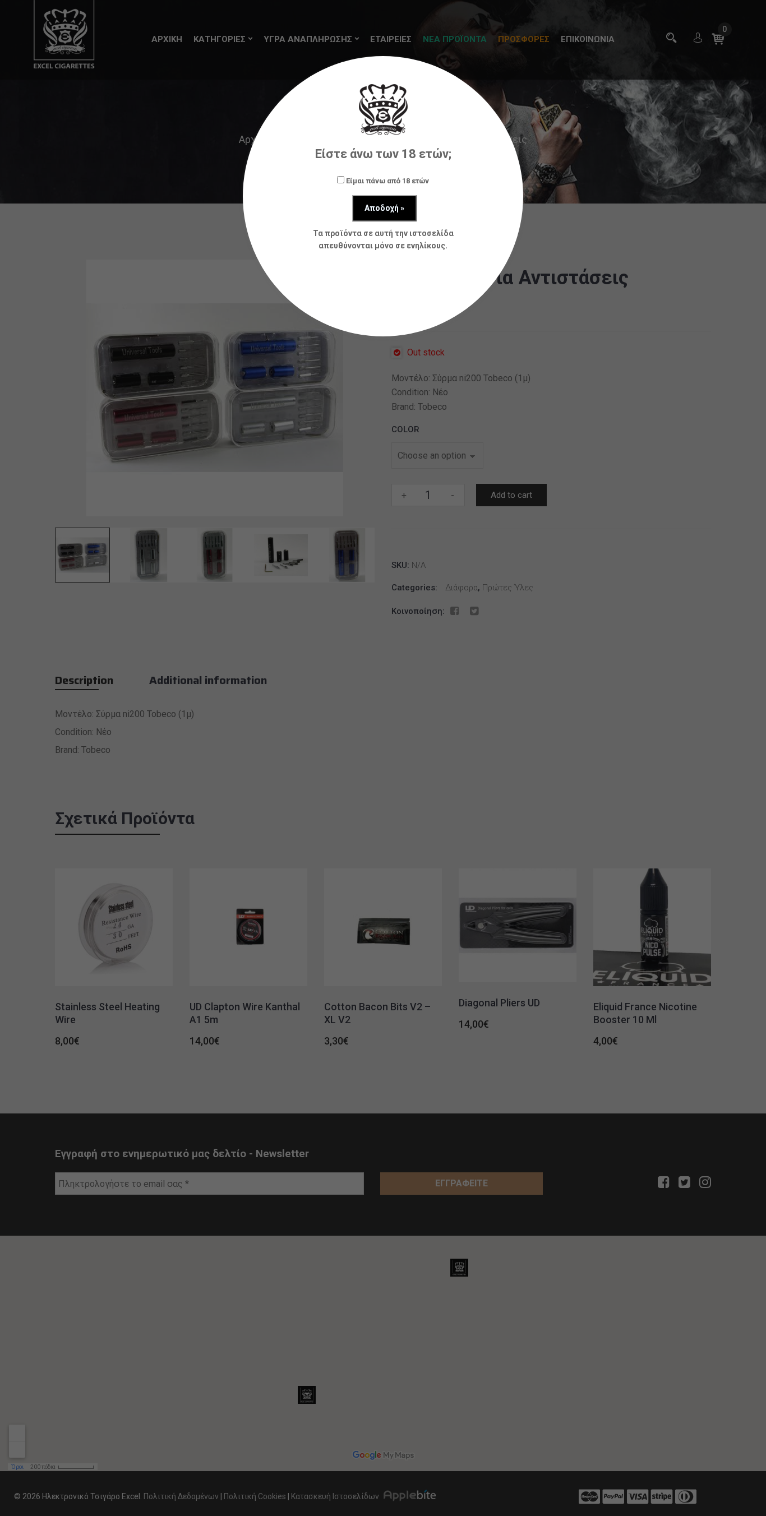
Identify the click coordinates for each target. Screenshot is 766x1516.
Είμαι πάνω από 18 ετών (386, 181)
